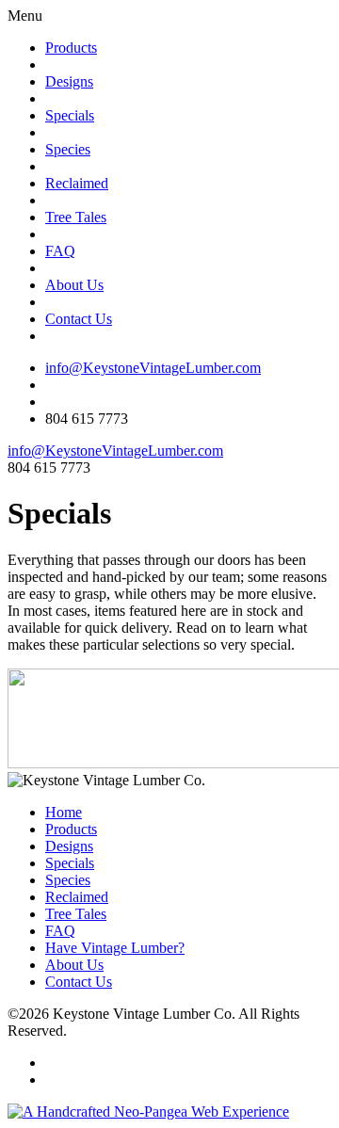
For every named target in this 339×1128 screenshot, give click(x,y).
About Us (74, 285)
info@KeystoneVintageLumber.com (153, 368)
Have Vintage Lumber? (115, 948)
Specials (69, 115)
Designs (69, 81)
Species (67, 149)
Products (71, 48)
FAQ (60, 251)
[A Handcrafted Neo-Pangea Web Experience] (148, 1112)
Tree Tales (75, 217)
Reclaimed (76, 183)
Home (63, 812)
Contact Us (78, 319)
